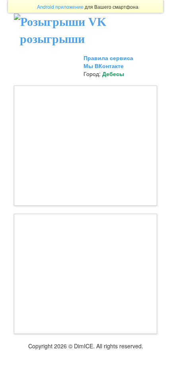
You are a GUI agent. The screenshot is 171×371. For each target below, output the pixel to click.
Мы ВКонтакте (104, 66)
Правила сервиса (108, 58)
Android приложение (60, 6)
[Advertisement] (85, 145)
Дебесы (113, 74)
